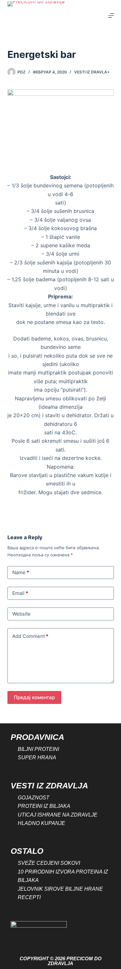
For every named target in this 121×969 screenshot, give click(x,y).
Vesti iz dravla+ (92, 72)
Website (21, 614)
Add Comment (30, 636)
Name (20, 572)
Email (20, 593)
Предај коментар (34, 697)
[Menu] (111, 15)
